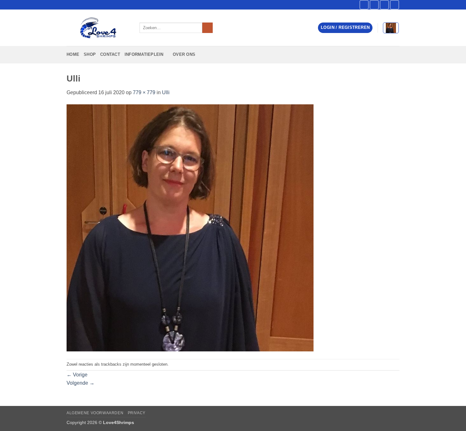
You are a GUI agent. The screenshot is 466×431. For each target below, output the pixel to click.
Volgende (80, 383)
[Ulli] (190, 227)
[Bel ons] (394, 4)
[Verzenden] (207, 28)
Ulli (166, 92)
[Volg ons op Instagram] (374, 4)
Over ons (184, 54)
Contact (110, 54)
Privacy (137, 413)
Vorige (77, 374)
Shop (90, 54)
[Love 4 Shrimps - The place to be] (98, 28)
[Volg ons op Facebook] (364, 4)
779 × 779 (144, 92)
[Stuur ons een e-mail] (384, 4)
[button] (345, 28)
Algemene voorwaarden (95, 413)
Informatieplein (144, 54)
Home (73, 54)
